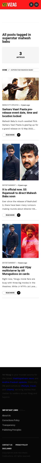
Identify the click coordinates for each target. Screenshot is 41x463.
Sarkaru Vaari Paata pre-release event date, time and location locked (19, 112)
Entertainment (9, 185)
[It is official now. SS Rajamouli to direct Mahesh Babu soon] (20, 162)
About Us (6, 415)
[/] (31, 4)
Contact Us (7, 445)
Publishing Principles (11, 429)
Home (4, 70)
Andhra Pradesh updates (14, 382)
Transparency (8, 425)
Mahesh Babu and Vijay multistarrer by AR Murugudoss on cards (16, 270)
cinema (10, 389)
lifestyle (25, 386)
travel (33, 386)
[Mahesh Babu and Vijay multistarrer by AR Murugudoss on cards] (20, 241)
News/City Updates (10, 105)
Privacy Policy (21, 445)
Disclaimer (7, 448)
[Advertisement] (20, 19)
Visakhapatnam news (23, 378)
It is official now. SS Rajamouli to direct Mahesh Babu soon (19, 193)
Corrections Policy (10, 420)
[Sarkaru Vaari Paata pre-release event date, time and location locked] (20, 89)
